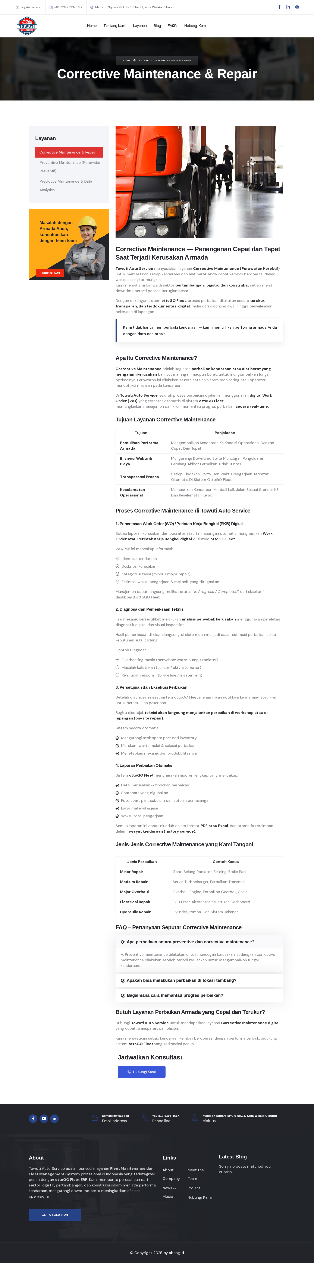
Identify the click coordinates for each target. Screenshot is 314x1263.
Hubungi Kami (50, 273)
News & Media (169, 1192)
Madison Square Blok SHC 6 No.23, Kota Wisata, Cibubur (134, 7)
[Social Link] (279, 7)
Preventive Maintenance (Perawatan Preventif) (70, 166)
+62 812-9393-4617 (68, 7)
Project (194, 1188)
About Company (171, 1174)
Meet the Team (196, 1174)
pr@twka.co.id (30, 7)
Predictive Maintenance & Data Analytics (66, 185)
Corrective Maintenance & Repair (68, 152)
